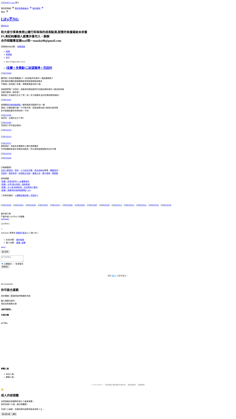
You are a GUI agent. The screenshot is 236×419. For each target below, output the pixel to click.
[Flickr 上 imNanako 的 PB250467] (6, 100)
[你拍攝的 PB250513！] (117, 205)
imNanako (5, 219)
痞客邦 (19, 233)
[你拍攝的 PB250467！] (43, 205)
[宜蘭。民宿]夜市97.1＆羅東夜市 (15, 181)
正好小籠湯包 (7, 170)
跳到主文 (5, 26)
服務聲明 (141, 385)
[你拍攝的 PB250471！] (55, 205)
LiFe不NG (10, 19)
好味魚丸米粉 (24, 173)
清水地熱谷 (39, 170)
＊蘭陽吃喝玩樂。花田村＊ (26, 195)
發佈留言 (5, 267)
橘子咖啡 (46, 173)
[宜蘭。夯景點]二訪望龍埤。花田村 (29, 67)
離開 (14, 414)
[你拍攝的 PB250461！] (18, 205)
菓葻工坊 (36, 173)
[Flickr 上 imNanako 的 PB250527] (6, 143)
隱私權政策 (132, 385)
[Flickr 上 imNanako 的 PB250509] (6, 115)
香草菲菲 (13, 173)
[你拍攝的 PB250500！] (104, 205)
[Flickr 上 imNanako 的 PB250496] (6, 123)
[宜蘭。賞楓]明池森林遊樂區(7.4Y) (16, 190)
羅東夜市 (54, 170)
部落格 (9, 54)
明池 (17, 170)
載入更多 (5, 252)
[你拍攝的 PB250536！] (153, 205)
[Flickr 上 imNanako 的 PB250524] (6, 137)
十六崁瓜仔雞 (26, 170)
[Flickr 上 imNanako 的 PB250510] (6, 130)
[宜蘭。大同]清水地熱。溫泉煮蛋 (15, 184)
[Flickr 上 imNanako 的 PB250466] (6, 158)
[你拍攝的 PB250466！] (31, 205)
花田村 (4, 173)
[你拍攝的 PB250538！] (166, 205)
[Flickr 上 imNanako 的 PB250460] (6, 73)
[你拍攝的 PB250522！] (141, 205)
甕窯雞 (55, 173)
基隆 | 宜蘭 (20, 243)
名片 (8, 57)
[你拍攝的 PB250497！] (92, 205)
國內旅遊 (20, 240)
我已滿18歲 (6, 414)
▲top (3, 247)
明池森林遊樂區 (14, 105)
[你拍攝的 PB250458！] (6, 205)
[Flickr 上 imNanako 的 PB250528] (6, 154)
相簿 (8, 52)
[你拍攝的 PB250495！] (80, 205)
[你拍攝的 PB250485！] (67, 205)
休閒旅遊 (21, 47)
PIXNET (99, 385)
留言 (24, 233)
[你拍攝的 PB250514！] (129, 205)
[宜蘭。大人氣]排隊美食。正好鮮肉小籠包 (19, 187)
